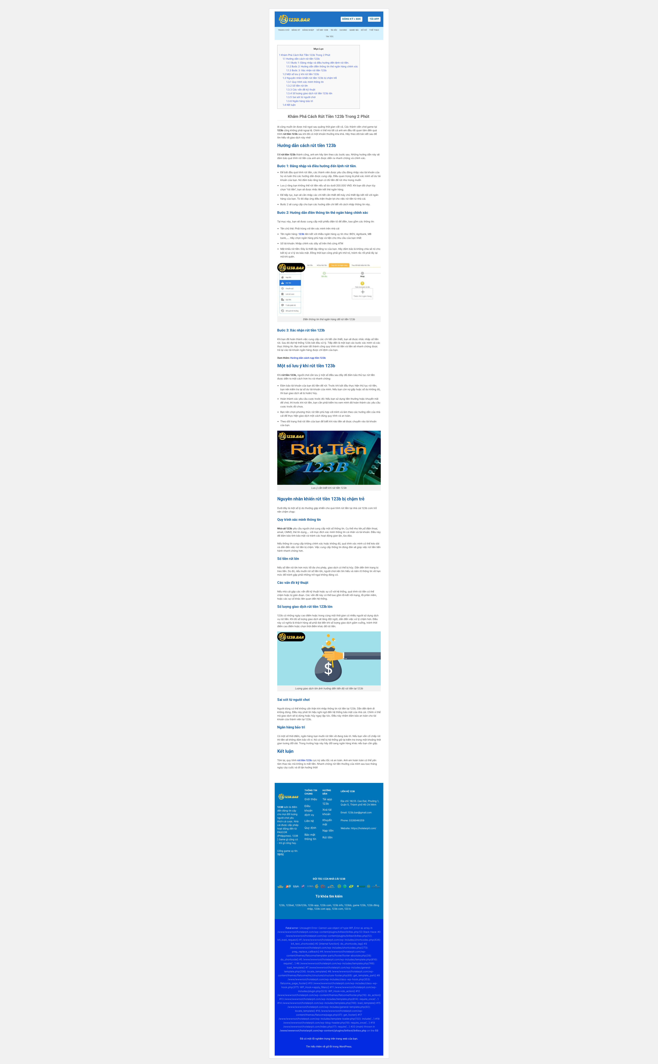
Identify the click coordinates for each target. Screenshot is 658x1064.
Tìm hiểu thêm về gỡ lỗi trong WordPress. (329, 1046)
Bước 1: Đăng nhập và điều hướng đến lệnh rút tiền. (317, 62)
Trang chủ (283, 30)
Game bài (354, 30)
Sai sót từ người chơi (301, 97)
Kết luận (289, 104)
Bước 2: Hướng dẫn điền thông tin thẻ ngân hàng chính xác (322, 66)
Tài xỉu (334, 30)
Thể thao (374, 30)
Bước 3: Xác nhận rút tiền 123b (306, 70)
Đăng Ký (296, 30)
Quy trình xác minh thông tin (305, 81)
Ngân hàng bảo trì (300, 101)
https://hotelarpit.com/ (363, 828)
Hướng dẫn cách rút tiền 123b (301, 58)
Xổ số (364, 30)
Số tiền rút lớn (297, 85)
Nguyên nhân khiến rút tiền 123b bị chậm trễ (310, 77)
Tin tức (330, 36)
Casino (343, 30)
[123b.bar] (294, 19)
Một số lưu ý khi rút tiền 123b (301, 74)
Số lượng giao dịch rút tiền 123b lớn (309, 93)
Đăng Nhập (308, 30)
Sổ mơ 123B (322, 30)
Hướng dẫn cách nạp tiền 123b (308, 357)
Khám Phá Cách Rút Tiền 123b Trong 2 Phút (305, 54)
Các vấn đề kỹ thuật (300, 89)
